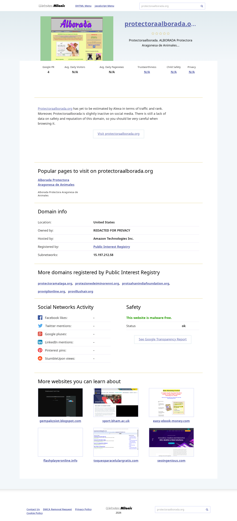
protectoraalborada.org (161, 23)
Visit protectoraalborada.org (118, 134)
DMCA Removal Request (57, 509)
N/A (147, 72)
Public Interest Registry (111, 247)
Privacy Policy (83, 509)
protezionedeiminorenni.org (97, 283)
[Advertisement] (118, 86)
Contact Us (33, 509)
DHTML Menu (83, 5)
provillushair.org (80, 291)
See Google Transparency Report (163, 339)
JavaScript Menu (104, 5)
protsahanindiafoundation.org (145, 283)
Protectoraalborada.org (55, 108)
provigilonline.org (51, 291)
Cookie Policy (35, 513)
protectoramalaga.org (55, 283)
